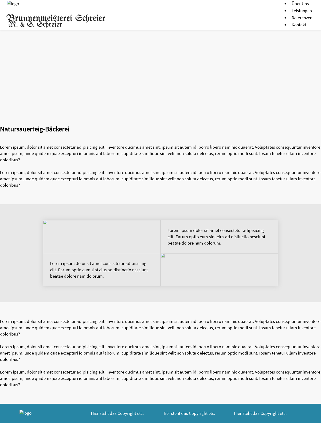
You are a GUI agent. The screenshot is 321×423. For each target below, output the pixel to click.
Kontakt (299, 24)
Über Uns (300, 3)
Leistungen (302, 10)
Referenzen (302, 17)
